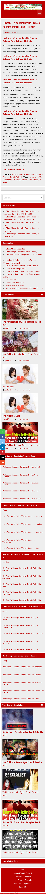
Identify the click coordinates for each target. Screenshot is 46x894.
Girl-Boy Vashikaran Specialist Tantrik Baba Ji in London (21, 564)
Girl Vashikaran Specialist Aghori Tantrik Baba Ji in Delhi (22, 733)
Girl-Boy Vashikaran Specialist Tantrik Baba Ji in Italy (21, 588)
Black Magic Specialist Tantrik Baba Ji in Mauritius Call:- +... (22, 686)
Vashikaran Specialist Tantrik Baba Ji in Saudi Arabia (20, 486)
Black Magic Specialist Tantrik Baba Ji (21, 251)
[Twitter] (2, 442)
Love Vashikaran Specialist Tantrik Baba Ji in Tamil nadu (22, 613)
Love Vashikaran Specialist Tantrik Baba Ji (23, 271)
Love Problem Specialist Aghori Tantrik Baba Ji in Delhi (21, 355)
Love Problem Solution (11, 415)
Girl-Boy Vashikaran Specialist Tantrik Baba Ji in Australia (21, 580)
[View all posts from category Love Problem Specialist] (42, 294)
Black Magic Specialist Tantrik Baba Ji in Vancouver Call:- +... (23, 694)
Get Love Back (8, 386)
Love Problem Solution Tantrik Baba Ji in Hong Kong (21, 512)
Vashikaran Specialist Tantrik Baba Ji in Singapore (22, 493)
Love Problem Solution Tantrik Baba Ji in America (22, 519)
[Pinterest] (2, 452)
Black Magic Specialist (15, 249)
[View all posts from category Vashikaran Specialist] (42, 705)
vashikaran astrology (15, 282)
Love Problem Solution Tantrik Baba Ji (22, 265)
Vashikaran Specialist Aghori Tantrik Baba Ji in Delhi (20, 794)
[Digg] (2, 457)
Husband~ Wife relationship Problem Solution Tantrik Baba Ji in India (22, 180)
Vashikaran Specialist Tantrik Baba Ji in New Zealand (20, 478)
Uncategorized (12, 280)
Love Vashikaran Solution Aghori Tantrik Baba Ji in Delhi (22, 764)
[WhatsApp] (2, 431)
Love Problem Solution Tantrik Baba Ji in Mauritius (22, 535)
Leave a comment (11, 32)
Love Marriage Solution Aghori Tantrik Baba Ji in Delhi (21, 323)
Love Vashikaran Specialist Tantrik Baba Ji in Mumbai (20, 645)
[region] (23, 7)
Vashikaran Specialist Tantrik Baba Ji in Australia (21, 461)
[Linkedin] (2, 447)
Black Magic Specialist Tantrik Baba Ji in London (21, 677)
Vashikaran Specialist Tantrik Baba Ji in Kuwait (21, 469)
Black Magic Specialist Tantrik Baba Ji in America (22, 669)
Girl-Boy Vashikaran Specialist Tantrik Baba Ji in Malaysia (21, 596)
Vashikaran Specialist (15, 285)
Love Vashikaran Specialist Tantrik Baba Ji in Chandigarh (20, 629)
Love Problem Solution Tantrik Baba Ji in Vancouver (18, 544)
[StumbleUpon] (2, 462)
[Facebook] (2, 436)
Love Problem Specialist (16, 268)
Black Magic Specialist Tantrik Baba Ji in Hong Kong (21, 662)
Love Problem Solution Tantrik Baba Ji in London (22, 527)
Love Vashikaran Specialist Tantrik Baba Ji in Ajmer (20, 621)
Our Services (8, 294)
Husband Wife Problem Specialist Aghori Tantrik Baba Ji (21, 824)
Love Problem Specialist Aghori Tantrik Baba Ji (21, 445)
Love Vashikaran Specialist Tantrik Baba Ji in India (22, 636)
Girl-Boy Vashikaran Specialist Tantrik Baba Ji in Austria (21, 572)
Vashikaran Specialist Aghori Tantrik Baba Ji (24, 288)
